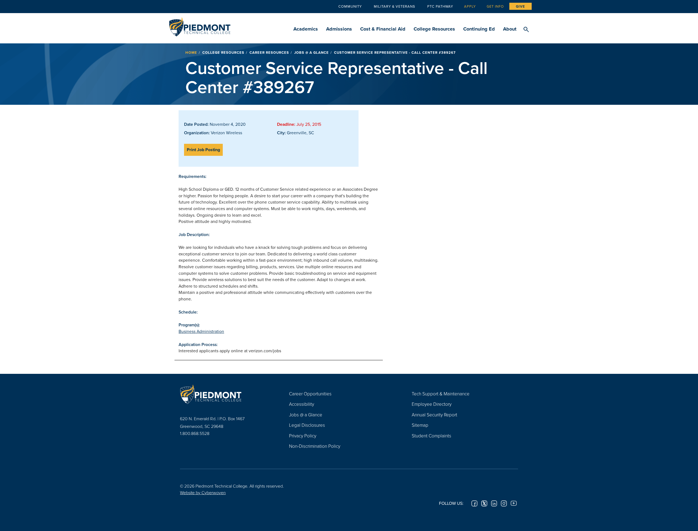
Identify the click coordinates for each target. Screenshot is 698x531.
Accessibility (301, 404)
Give (520, 6)
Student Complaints (431, 435)
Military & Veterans (394, 6)
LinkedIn (494, 503)
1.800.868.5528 (194, 433)
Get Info (495, 6)
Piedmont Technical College (199, 25)
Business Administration (201, 331)
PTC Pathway (440, 6)
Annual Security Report (434, 414)
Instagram (504, 503)
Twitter (484, 503)
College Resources (434, 28)
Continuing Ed (479, 28)
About (509, 28)
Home (191, 52)
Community (350, 6)
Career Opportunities (310, 393)
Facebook (474, 503)
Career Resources (269, 52)
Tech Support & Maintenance (441, 393)
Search (526, 29)
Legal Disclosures (307, 425)
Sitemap (420, 425)
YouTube (514, 503)
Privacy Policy (302, 435)
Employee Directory (432, 404)
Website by (203, 493)
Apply (470, 6)
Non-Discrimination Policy (314, 446)
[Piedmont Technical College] (226, 394)
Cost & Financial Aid (382, 28)
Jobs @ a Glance (311, 52)
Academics (305, 28)
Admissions (339, 28)
